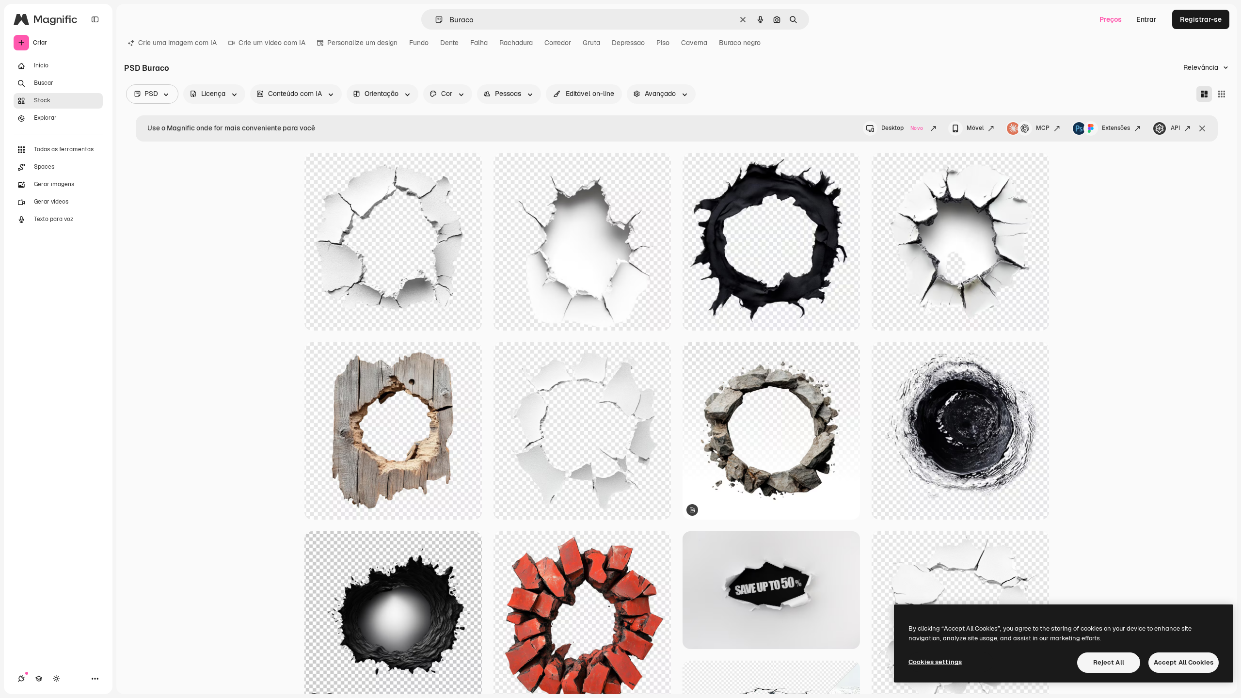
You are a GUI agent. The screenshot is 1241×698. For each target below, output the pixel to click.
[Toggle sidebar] (95, 19)
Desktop (902, 128)
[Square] (1221, 94)
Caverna (694, 42)
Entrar (1146, 19)
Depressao (628, 42)
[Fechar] (1202, 128)
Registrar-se (1201, 19)
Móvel (975, 128)
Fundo (419, 42)
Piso (662, 42)
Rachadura (516, 42)
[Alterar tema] (56, 678)
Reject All (1108, 662)
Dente (449, 42)
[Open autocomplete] (435, 19)
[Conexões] (21, 678)
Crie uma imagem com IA (177, 42)
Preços (1110, 19)
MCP (1043, 128)
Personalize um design (362, 42)
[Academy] (39, 678)
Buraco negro (740, 42)
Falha (479, 42)
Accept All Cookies (1183, 662)
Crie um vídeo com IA (272, 42)
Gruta (591, 42)
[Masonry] (1204, 94)
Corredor (557, 42)
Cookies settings (935, 662)
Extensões (1116, 128)
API (1175, 128)
